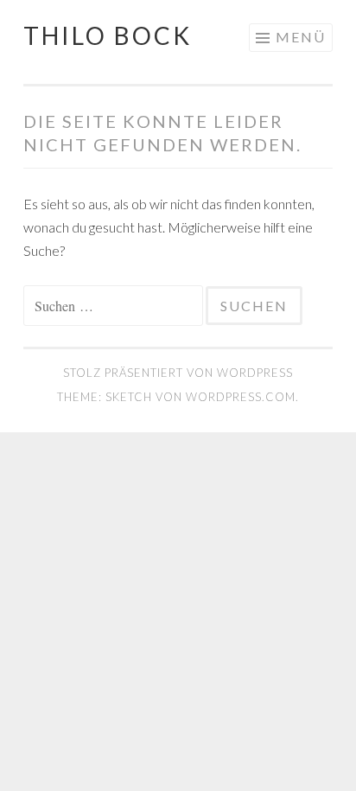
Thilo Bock (107, 35)
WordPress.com (241, 397)
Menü (301, 37)
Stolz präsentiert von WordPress (178, 373)
